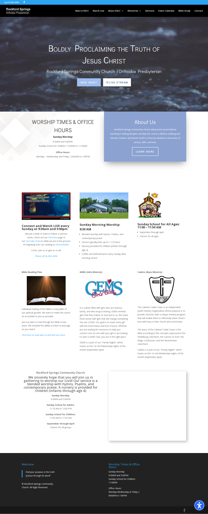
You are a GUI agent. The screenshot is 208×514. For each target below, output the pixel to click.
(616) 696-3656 (49, 256)
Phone (38, 256)
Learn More (145, 151)
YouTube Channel (34, 241)
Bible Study (184, 11)
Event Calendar (166, 11)
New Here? (89, 82)
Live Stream (118, 82)
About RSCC (114, 11)
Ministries (133, 11)
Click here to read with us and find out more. (43, 335)
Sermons (149, 11)
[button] (199, 505)
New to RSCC (82, 11)
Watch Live (98, 11)
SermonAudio (62, 244)
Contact (198, 11)
